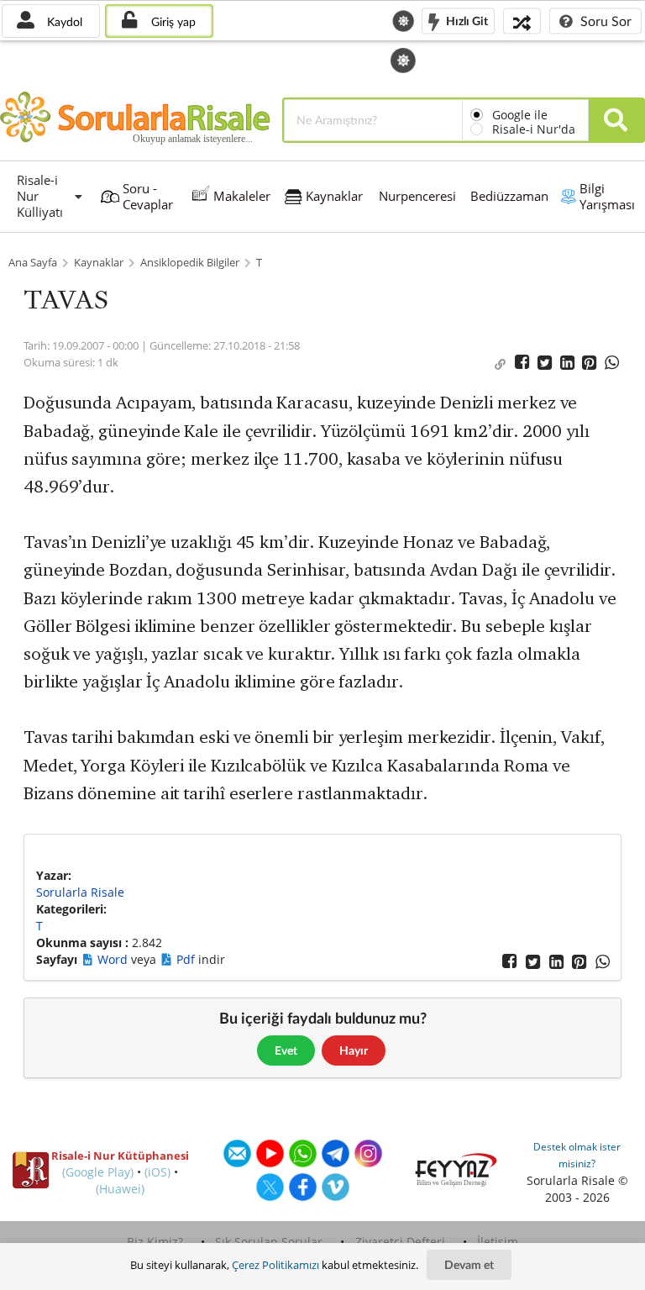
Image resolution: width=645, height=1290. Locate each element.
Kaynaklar (98, 262)
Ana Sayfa (32, 262)
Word (114, 959)
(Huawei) (120, 1189)
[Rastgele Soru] (522, 21)
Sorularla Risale (80, 892)
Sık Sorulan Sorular (268, 1242)
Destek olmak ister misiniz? (577, 1155)
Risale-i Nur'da (533, 129)
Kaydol (63, 21)
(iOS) (157, 1172)
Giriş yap (172, 21)
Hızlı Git (465, 20)
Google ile (520, 115)
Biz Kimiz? (155, 1242)
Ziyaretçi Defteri (400, 1242)
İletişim (497, 1242)
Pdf (187, 959)
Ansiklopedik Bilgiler (189, 262)
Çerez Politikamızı (275, 1264)
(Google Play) (98, 1172)
